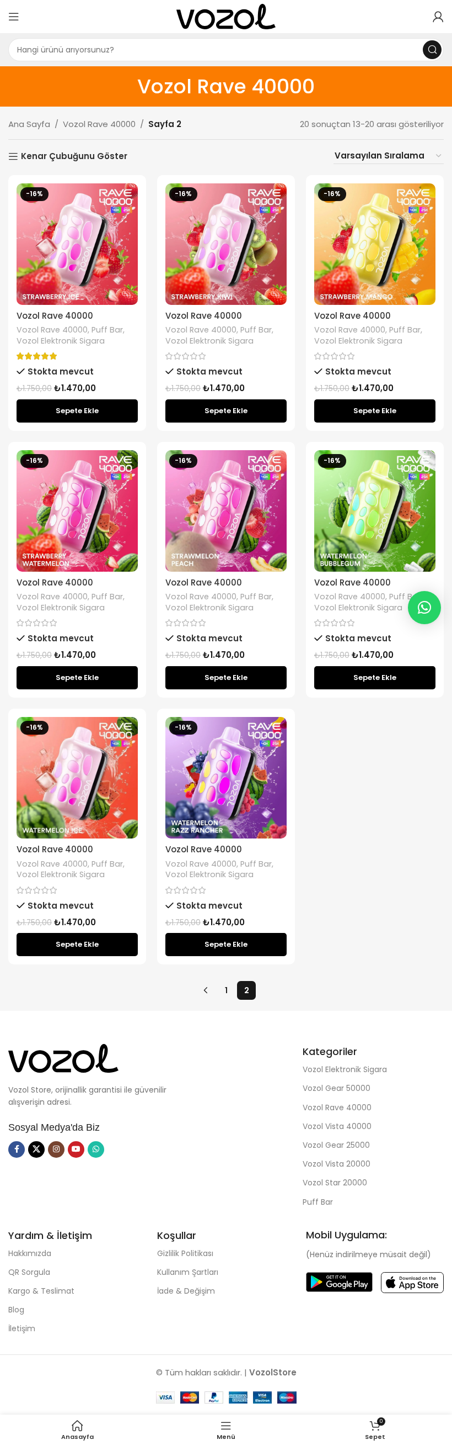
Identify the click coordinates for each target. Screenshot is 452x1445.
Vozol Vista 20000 (336, 1163)
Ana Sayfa (29, 124)
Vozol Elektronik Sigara (61, 340)
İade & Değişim (186, 1290)
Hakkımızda (29, 1253)
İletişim (21, 1328)
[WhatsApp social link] (96, 1149)
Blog (16, 1309)
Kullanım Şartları (187, 1272)
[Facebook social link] (16, 1149)
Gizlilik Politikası (185, 1253)
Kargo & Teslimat (41, 1290)
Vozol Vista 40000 (337, 1126)
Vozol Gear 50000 (336, 1088)
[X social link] (36, 1149)
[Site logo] (226, 16)
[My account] (438, 17)
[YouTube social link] (76, 1149)
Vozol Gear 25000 (336, 1145)
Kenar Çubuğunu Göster (74, 156)
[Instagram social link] (56, 1149)
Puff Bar (107, 329)
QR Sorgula (29, 1272)
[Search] (432, 49)
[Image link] (63, 1057)
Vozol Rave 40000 (99, 124)
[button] (77, 411)
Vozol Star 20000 (335, 1182)
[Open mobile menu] (14, 17)
